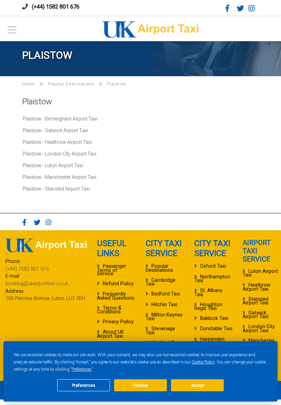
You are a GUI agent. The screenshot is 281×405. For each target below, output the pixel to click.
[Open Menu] (12, 32)
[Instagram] (253, 8)
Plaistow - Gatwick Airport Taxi (55, 130)
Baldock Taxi (214, 318)
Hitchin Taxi (164, 305)
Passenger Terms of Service (111, 269)
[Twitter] (242, 8)
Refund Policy (118, 284)
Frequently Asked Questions (115, 296)
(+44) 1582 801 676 (56, 6)
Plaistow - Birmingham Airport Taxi (60, 118)
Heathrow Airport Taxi (256, 287)
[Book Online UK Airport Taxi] (150, 28)
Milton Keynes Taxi (164, 317)
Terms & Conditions (109, 310)
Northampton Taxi (212, 279)
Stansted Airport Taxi (255, 301)
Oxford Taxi (213, 266)
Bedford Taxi (165, 294)
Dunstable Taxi (216, 329)
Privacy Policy (118, 322)
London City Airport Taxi (259, 328)
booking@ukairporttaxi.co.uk (36, 284)
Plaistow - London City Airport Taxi (59, 154)
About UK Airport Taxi (110, 334)
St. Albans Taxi (208, 292)
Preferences (81, 369)
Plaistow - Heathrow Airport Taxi (57, 142)
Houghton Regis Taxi (208, 306)
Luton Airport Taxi (260, 273)
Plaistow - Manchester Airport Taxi (59, 177)
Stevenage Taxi (160, 330)
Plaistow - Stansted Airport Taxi (56, 189)
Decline (140, 385)
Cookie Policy (203, 362)
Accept (197, 385)
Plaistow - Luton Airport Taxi (53, 165)
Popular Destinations (159, 268)
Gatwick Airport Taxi (255, 315)
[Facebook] (230, 8)
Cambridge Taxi (160, 282)
